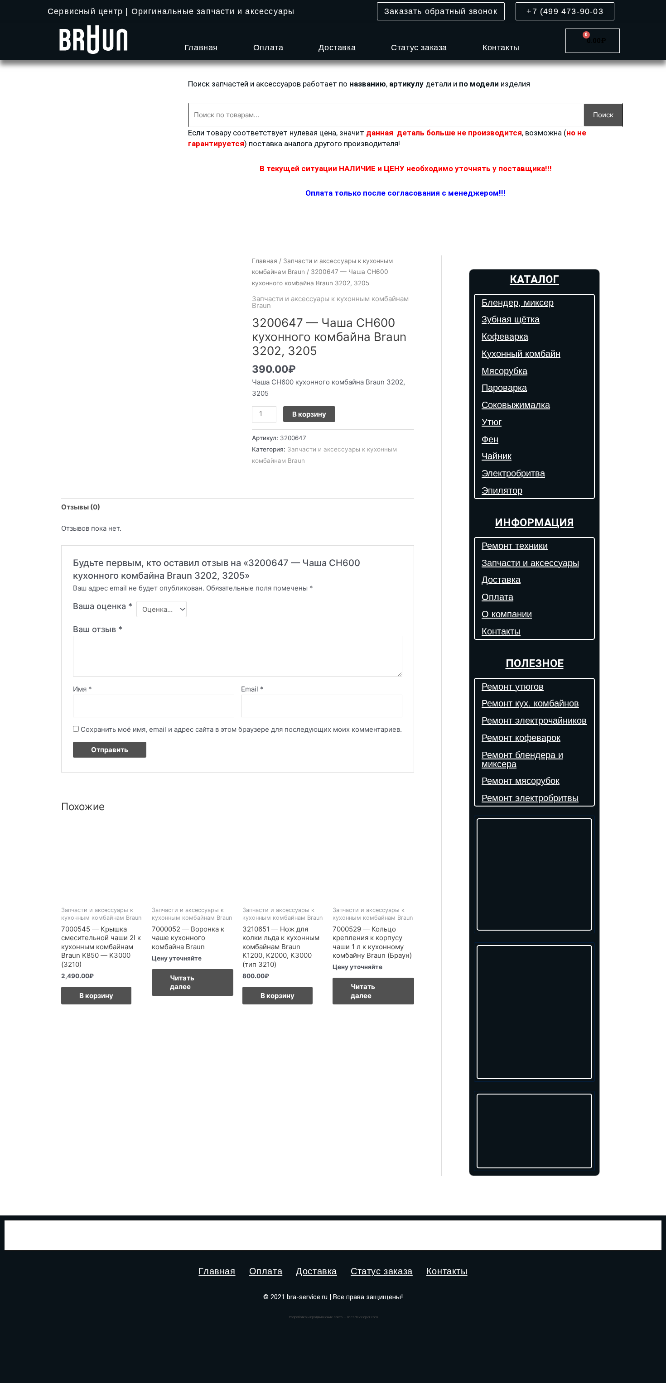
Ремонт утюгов (513, 687)
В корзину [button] (96, 995)
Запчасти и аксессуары (530, 563)
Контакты (501, 47)
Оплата (268, 47)
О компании (507, 614)
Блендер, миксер (518, 302)
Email (252, 689)
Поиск (603, 114)
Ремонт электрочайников (534, 720)
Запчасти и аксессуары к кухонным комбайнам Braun (330, 302)
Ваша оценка (102, 606)
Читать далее (182, 982)
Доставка (337, 47)
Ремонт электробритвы (530, 798)
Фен (490, 439)
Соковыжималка (516, 405)
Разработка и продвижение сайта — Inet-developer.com (333, 1317)
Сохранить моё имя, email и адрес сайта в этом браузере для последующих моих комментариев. (241, 729)
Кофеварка (505, 336)
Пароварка (504, 388)
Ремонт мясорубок (521, 781)
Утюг (492, 422)
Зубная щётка (511, 319)
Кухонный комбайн (521, 354)
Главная (201, 47)
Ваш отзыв (97, 629)
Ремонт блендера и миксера (522, 759)
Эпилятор (502, 490)
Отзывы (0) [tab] (80, 507)
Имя (82, 689)
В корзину (309, 414)
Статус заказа (419, 47)
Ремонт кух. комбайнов (530, 703)
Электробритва (513, 473)
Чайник (497, 456)
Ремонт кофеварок (521, 738)
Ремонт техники (515, 546)
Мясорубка (504, 371)
